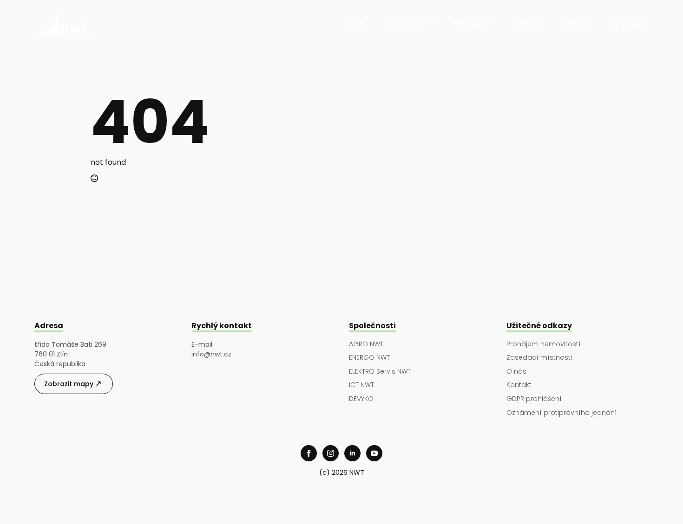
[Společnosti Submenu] (432, 22)
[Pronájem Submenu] (493, 22)
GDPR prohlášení (534, 399)
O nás (516, 371)
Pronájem (471, 22)
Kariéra (528, 22)
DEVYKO (361, 399)
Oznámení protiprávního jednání (561, 412)
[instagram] (330, 453)
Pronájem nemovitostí (543, 344)
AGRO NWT (366, 344)
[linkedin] (352, 453)
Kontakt (575, 22)
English (632, 22)
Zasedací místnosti (539, 357)
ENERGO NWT (369, 357)
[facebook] (309, 453)
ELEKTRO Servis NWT (380, 371)
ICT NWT (361, 385)
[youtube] (374, 453)
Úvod (355, 22)
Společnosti (406, 22)
